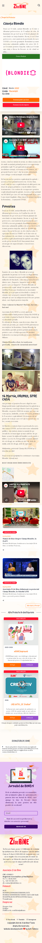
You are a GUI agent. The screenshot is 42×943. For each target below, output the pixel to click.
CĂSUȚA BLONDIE (10, 532)
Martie (11, 88)
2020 (17, 88)
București (13, 91)
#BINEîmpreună (21, 651)
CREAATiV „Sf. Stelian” (21, 704)
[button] (39, 5)
